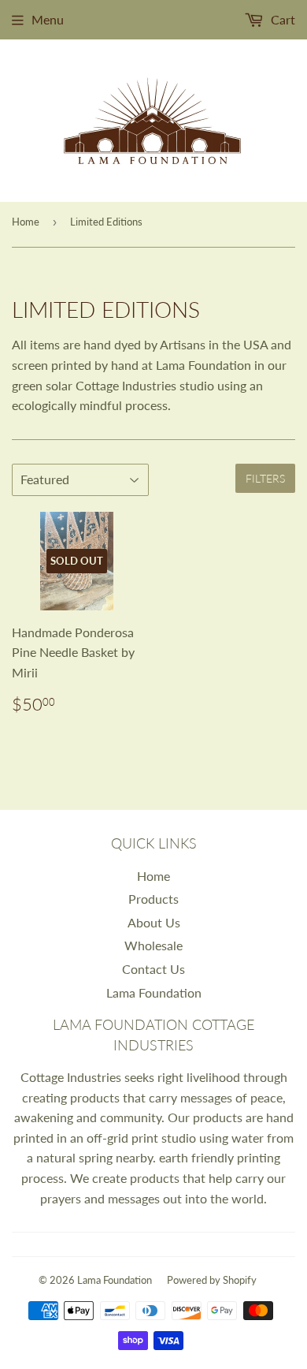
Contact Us (153, 968)
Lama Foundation (154, 992)
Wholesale (153, 945)
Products (153, 898)
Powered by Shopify (212, 1280)
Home (25, 221)
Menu (47, 19)
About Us (154, 922)
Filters (265, 478)
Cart (281, 19)
